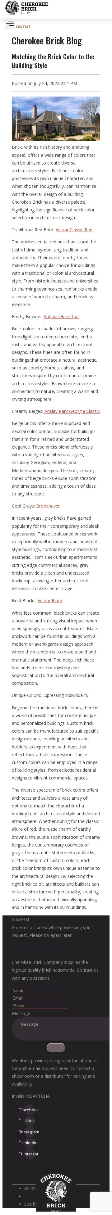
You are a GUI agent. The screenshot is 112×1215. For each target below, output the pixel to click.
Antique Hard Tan (61, 316)
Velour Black (50, 600)
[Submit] (56, 1047)
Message (21, 1013)
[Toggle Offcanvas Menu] (10, 23)
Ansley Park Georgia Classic (71, 411)
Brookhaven (48, 506)
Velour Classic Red (74, 230)
